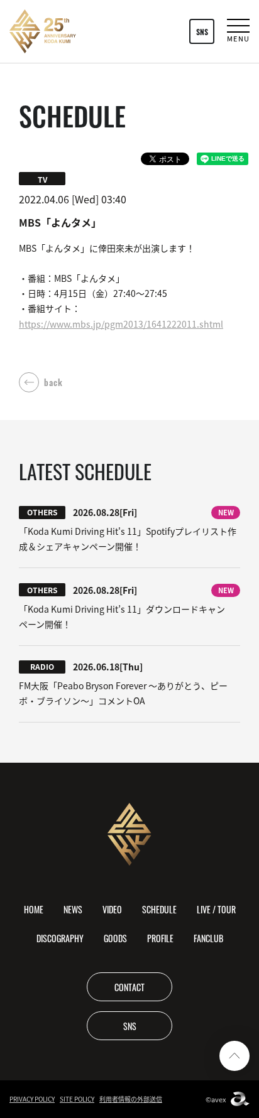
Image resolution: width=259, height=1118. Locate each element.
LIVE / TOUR (216, 909)
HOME (33, 909)
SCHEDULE (159, 909)
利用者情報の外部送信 (130, 1099)
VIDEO (112, 909)
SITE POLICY (77, 1099)
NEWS (72, 909)
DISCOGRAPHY (60, 938)
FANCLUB (208, 938)
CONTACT (129, 987)
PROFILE (160, 938)
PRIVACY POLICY (32, 1099)
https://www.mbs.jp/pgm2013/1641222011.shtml (121, 324)
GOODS (115, 938)
